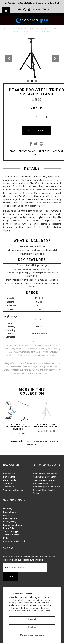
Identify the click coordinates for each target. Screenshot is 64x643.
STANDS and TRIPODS (25, 28)
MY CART (40, 10)
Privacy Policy (44, 610)
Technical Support (11, 531)
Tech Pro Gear (9, 487)
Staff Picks (8, 483)
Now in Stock (9, 477)
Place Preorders (10, 480)
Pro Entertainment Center (44, 477)
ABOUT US (44, 151)
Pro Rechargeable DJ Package (46, 487)
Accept (32, 619)
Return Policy (9, 528)
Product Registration (12, 525)
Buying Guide (9, 512)
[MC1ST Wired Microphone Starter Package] (18, 420)
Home (7, 28)
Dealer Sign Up (10, 518)
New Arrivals (9, 474)
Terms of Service (11, 535)
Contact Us (8, 515)
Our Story (7, 509)
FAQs (5, 538)
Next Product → (33, 445)
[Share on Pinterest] (41, 144)
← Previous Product (15, 441)
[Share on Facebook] (31, 144)
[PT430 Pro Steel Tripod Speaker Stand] (46, 420)
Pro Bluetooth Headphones (45, 474)
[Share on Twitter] (36, 144)
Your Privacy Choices (13, 490)
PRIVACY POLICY (27, 151)
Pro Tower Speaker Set (43, 483)
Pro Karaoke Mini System (44, 480)
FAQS (12, 151)
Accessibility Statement (14, 541)
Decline (32, 627)
